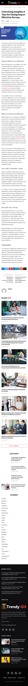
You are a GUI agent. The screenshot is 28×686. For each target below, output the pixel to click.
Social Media (4, 544)
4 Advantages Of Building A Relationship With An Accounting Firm (18, 459)
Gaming (3, 517)
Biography (4, 501)
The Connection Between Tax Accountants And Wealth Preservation (13, 367)
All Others (3, 498)
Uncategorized (5, 556)
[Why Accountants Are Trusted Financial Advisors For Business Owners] (14, 403)
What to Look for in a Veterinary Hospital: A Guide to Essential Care (18, 659)
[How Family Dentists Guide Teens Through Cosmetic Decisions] (5, 487)
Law (2, 527)
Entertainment (4, 513)
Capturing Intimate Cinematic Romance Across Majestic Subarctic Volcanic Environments (13, 342)
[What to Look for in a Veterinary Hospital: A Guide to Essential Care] (5, 660)
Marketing (3, 532)
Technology (4, 546)
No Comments (6, 23)
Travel (3, 553)
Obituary (3, 539)
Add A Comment (14, 445)
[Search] (26, 2)
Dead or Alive (4, 508)
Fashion (3, 515)
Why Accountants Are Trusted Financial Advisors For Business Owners (13, 413)
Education (3, 510)
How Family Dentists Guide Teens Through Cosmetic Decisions (18, 486)
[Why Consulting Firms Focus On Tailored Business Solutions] (14, 426)
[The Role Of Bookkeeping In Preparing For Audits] (14, 380)
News (2, 537)
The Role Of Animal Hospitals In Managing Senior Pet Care (17, 477)
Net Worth (3, 534)
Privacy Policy (12, 677)
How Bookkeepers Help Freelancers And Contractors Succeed (12, 318)
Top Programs (5, 551)
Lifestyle (3, 529)
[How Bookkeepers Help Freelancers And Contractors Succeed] (14, 308)
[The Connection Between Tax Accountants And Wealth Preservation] (14, 356)
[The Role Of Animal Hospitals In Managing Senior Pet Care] (5, 477)
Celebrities (4, 505)
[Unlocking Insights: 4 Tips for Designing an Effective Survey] (14, 33)
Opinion (3, 541)
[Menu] (2, 2)
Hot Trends (4, 525)
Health (3, 520)
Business (3, 503)
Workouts (3, 558)
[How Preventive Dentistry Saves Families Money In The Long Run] (5, 468)
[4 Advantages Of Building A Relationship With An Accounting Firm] (5, 459)
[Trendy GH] (14, 2)
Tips (2, 549)
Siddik (7, 21)
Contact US (21, 677)
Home (2, 522)
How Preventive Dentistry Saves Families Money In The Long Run (18, 468)
